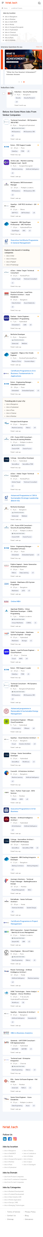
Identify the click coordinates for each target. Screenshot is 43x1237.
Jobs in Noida (9, 24)
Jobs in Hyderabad (11, 30)
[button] (18, 340)
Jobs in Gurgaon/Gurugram (14, 27)
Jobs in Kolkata (10, 40)
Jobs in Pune (9, 38)
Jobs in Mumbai (10, 19)
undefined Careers (16, 8)
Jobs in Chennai (10, 32)
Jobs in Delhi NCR (11, 22)
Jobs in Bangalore (11, 17)
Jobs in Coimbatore (11, 35)
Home (5, 8)
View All (39, 47)
